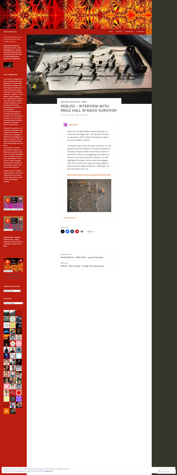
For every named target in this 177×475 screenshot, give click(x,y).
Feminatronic (10, 31)
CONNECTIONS (129, 31)
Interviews (65, 102)
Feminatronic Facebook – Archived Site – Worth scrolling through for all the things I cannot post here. (13, 242)
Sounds (84, 102)
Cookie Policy (48, 471)
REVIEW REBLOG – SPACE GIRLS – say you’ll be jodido (82, 256)
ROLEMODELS (140, 31)
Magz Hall (73, 124)
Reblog (77, 102)
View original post (70, 217)
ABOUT (111, 31)
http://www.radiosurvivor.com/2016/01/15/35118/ (89, 175)
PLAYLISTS (119, 31)
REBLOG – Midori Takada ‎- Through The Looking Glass (82, 264)
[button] (8, 64)
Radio (72, 102)
